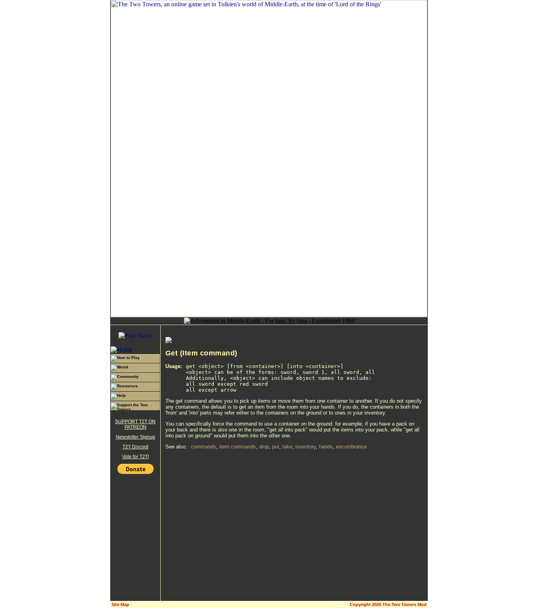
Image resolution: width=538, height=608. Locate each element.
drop (264, 447)
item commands (237, 447)
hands (326, 447)
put (275, 447)
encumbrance (351, 447)
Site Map (120, 604)
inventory (305, 447)
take (287, 447)
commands (203, 447)
